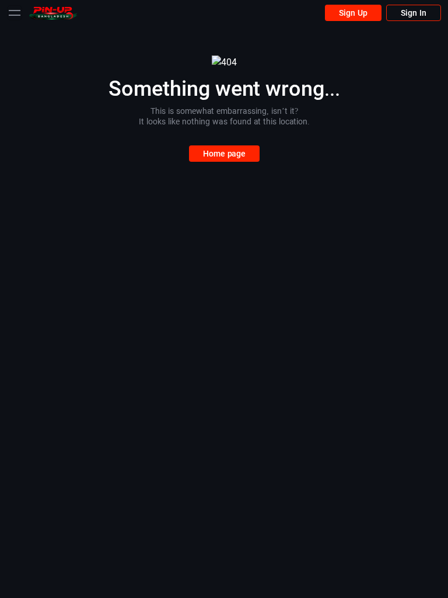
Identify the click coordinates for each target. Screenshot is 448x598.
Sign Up (353, 13)
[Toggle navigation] (14, 12)
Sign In (413, 13)
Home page (224, 153)
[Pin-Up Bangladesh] (53, 12)
